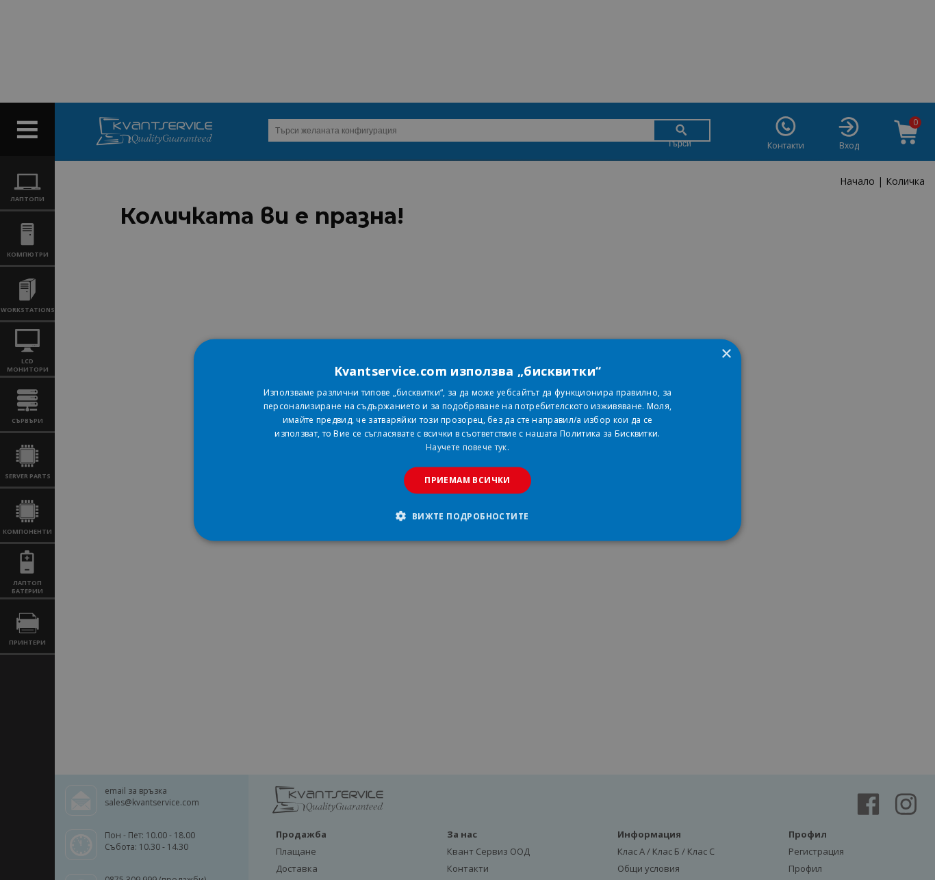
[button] (467, 515)
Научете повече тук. (467, 446)
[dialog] (467, 440)
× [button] (726, 354)
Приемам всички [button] (467, 480)
